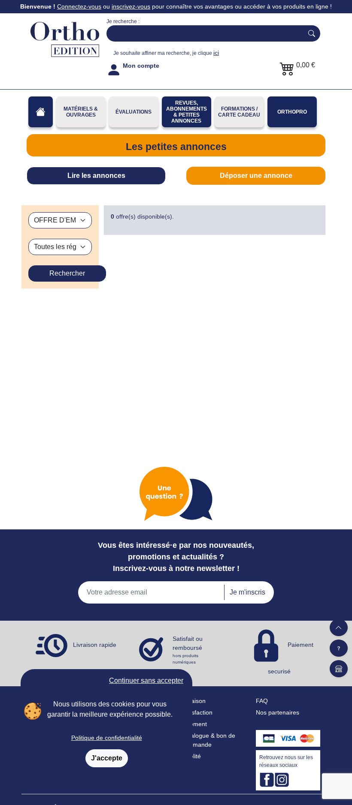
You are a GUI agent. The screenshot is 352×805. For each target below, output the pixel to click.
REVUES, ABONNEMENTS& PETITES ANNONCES (186, 112)
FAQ (262, 700)
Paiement (194, 724)
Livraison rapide (94, 644)
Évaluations (133, 112)
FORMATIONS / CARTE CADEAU (239, 112)
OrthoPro (292, 112)
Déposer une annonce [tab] (256, 175)
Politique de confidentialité (106, 737)
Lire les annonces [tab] (96, 175)
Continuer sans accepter (146, 680)
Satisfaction (196, 712)
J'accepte (106, 758)
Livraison (193, 700)
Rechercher (67, 273)
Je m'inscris (247, 592)
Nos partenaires (277, 712)
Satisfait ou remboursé (188, 649)
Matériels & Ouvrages (81, 112)
